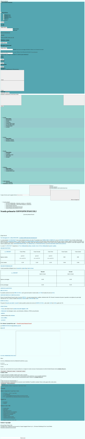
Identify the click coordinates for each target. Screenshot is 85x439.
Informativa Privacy (7, 410)
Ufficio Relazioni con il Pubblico (10, 411)
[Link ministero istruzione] (6, 2)
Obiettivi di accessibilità (8, 414)
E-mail (14, 49)
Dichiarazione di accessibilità (9, 413)
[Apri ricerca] (73, 100)
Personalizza (3, 371)
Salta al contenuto (4, 1)
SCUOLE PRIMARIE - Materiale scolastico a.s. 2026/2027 (18, 203)
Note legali (5, 409)
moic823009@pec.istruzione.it (17, 396)
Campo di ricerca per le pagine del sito (9, 195)
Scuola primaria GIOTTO (11, 205)
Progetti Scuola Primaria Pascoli (24, 323)
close (2, 106)
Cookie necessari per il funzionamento (9, 380)
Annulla (2, 92)
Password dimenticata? (5, 32)
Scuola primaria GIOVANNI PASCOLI (14, 206)
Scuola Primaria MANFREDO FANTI (14, 208)
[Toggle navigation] (11, 100)
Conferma (7, 92)
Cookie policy (6, 408)
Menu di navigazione (75, 199)
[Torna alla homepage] (42, 94)
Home (51, 185)
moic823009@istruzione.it (17, 395)
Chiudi (2, 59)
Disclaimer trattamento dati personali (8, 427)
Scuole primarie (53, 186)
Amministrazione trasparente (9, 417)
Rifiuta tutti (11, 371)
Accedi (2, 22)
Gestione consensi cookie (8, 416)
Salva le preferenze (11, 383)
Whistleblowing (6, 415)
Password (15, 30)
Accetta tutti (21, 371)
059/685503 (7, 394)
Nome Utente (16, 28)
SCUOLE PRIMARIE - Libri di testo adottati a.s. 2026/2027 (18, 204)
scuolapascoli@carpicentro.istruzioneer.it (28, 237)
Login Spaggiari (35, 52)
